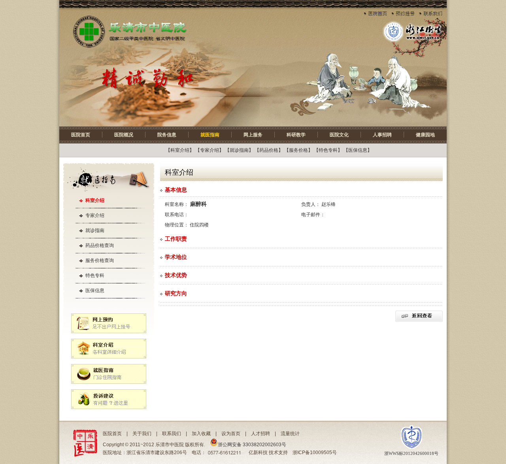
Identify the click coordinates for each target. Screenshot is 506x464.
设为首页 (230, 433)
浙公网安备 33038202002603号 (252, 444)
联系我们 (171, 433)
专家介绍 (209, 150)
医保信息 (357, 150)
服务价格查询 (99, 260)
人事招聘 (382, 135)
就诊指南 (239, 150)
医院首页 (80, 135)
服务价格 (298, 150)
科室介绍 (179, 150)
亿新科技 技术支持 (268, 452)
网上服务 (253, 135)
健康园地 (425, 135)
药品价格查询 (99, 245)
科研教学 (296, 135)
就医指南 (209, 135)
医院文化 (339, 135)
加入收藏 (201, 433)
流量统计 (290, 433)
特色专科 (328, 150)
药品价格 (268, 150)
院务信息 (166, 135)
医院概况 (123, 135)
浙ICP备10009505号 (315, 452)
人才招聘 (260, 433)
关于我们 (141, 433)
